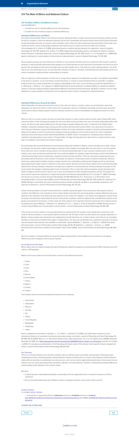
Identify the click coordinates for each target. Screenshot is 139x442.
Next (113, 413)
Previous (26, 413)
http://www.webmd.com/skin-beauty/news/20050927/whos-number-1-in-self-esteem (71, 341)
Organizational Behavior (37, 3)
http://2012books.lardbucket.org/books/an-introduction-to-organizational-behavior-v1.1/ (53, 398)
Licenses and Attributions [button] (31, 405)
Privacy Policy (69, 434)
